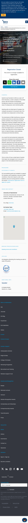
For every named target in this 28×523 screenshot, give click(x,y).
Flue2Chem (3, 320)
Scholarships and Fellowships (8, 404)
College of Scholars (5, 360)
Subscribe (4, 477)
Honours (3, 394)
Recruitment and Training (7, 369)
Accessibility (5, 503)
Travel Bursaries (5, 413)
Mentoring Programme (6, 364)
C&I (1, 307)
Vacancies (3, 447)
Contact (11, 477)
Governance (4, 438)
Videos (2, 330)
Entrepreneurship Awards (7, 408)
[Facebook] (14, 469)
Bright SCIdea (4, 355)
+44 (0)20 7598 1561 (8, 209)
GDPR (16, 507)
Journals (3, 311)
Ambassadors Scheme (6, 351)
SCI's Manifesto (4, 325)
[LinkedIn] (6, 469)
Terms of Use (16, 503)
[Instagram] (10, 469)
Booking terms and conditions (9, 249)
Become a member (5, 461)
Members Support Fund (7, 373)
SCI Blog (3, 316)
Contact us (3, 443)
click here (11, 202)
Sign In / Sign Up (5, 457)
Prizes (2, 417)
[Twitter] (2, 469)
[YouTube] (22, 469)
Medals (2, 385)
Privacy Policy (6, 507)
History (2, 434)
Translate (12, 489)
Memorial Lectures (5, 390)
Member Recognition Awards (8, 399)
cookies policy (20, 11)
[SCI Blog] (18, 469)
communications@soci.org (13, 211)
